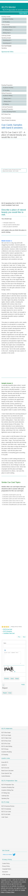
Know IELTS (4, 762)
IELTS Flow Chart (6, 740)
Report (5, 693)
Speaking (4, 48)
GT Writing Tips (5, 793)
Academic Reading (8, 19)
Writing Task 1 (7, 98)
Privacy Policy (6, 866)
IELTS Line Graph (6, 735)
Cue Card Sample (6, 45)
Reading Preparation (7, 85)
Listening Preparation (7, 107)
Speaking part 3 (7, 43)
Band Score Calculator (7, 770)
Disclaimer (5, 871)
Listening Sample (6, 35)
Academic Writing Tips (7, 790)
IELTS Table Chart (6, 738)
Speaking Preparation (7, 109)
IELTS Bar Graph (6, 732)
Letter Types (4, 817)
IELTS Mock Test (5, 114)
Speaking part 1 (7, 40)
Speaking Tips (5, 798)
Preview (6, 678)
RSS (23, 684)
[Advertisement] (14, 69)
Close (9, 693)
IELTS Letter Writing (6, 746)
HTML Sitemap (6, 874)
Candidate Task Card (8, 633)
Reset (17, 678)
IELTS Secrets (5, 767)
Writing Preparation (6, 93)
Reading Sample (5, 16)
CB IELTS (4, 765)
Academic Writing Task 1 (9, 27)
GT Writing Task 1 (7, 30)
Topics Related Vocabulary (8, 120)
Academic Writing (7, 95)
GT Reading (6, 22)
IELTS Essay (4, 749)
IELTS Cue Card (7, 629)
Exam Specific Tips (6, 773)
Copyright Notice (6, 869)
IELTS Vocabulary (6, 809)
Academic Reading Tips (7, 787)
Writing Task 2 (6, 32)
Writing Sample (5, 24)
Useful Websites (5, 776)
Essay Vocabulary (6, 118)
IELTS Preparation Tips (7, 784)
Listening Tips (5, 795)
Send (12, 678)
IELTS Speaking (7, 631)
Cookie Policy (6, 863)
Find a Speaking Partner (9, 111)
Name (5, 643)
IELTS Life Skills (5, 814)
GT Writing (6, 104)
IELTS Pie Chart (5, 743)
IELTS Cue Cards (6, 811)
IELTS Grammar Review (7, 806)
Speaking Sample (6, 37)
